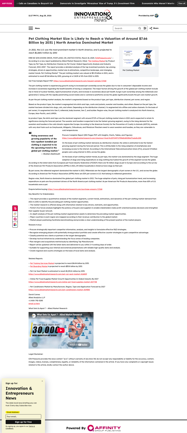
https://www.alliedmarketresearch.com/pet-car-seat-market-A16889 (58, 274)
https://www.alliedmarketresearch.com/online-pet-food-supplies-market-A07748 (63, 282)
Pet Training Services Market (42, 263)
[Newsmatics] (15, 224)
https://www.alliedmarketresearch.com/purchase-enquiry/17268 (75, 189)
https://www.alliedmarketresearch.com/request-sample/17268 (80, 81)
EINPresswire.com (103, 58)
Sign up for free (23, 422)
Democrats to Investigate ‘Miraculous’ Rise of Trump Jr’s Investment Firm (97, 3)
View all (181, 3)
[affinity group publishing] (15, 219)
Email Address (13, 412)
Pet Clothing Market (97, 61)
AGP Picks (7, 3)
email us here (34, 303)
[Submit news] (15, 208)
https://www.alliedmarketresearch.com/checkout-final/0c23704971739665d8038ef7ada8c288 (101, 138)
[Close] (42, 381)
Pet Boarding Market (39, 266)
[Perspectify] (15, 213)
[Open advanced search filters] (145, 28)
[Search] (139, 28)
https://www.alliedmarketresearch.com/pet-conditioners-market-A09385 (59, 290)
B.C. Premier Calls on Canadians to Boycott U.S (29, 3)
